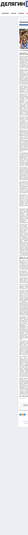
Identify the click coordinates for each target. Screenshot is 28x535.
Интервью (21, 13)
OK (22, 414)
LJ (24, 414)
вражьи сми (22, 398)
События (13, 13)
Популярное (5, 13)
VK (20, 414)
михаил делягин (24, 410)
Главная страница (23, 19)
